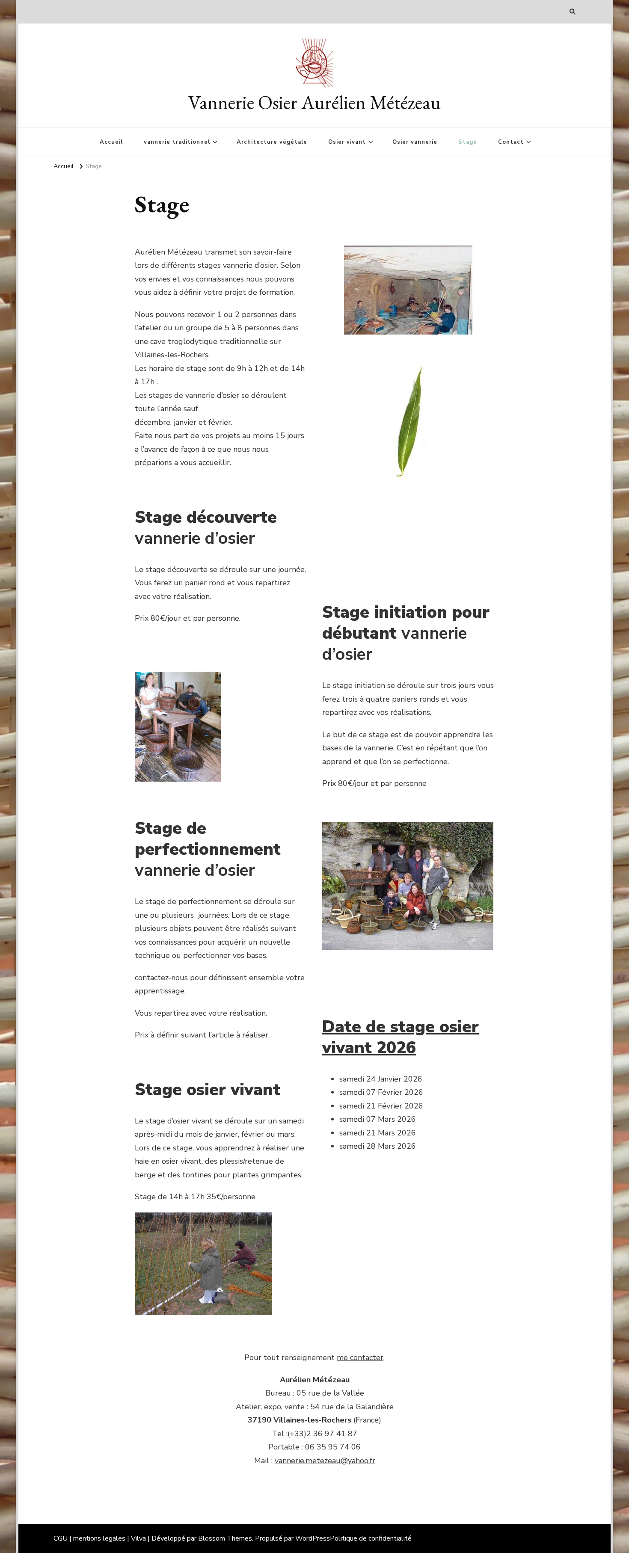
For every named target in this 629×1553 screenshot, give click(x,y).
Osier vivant (347, 142)
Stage (467, 142)
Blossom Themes (225, 1538)
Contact (511, 142)
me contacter (360, 1357)
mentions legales (99, 1538)
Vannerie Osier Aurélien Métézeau (314, 102)
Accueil (111, 142)
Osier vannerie (414, 142)
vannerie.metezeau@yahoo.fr (325, 1460)
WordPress (312, 1538)
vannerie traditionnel (177, 142)
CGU (60, 1538)
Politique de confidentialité (371, 1538)
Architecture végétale (272, 142)
